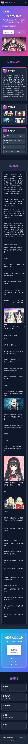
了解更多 (20, 32)
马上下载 (9, 32)
